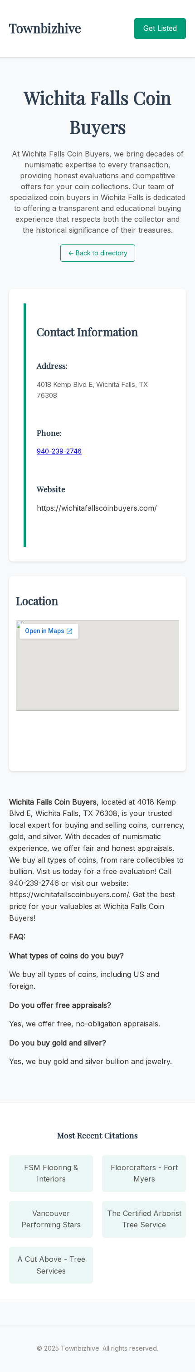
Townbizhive (45, 28)
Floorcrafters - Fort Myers (144, 1173)
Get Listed (160, 28)
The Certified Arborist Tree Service (144, 1219)
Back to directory (97, 253)
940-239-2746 (59, 451)
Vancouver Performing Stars (51, 1219)
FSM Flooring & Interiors (51, 1173)
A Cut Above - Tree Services (51, 1265)
